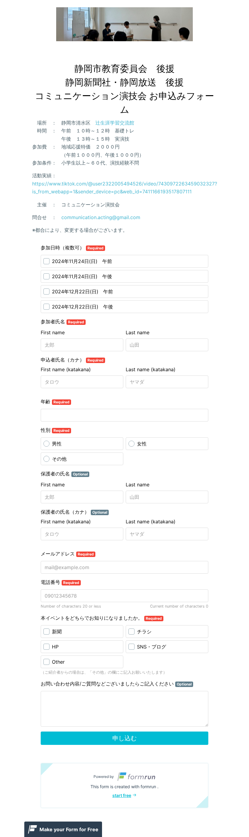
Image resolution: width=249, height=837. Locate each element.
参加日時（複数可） (72, 248)
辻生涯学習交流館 (114, 123)
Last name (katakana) (151, 369)
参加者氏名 (62, 321)
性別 (55, 430)
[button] (124, 785)
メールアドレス (67, 554)
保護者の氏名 (64, 474)
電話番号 (60, 582)
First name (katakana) (66, 369)
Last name (137, 332)
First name (53, 332)
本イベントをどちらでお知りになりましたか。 (101, 618)
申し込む (124, 738)
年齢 (55, 401)
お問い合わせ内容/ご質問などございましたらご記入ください (116, 684)
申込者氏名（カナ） (72, 360)
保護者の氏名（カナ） (74, 512)
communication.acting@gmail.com (100, 217)
